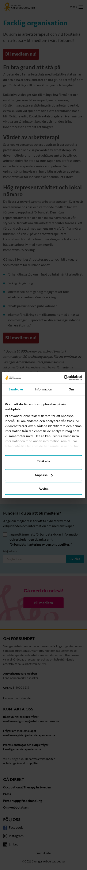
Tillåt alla (43, 461)
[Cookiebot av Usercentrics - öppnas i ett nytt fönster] (63, 377)
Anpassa (41, 475)
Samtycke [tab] (15, 389)
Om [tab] (71, 389)
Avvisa (43, 488)
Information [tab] (43, 389)
